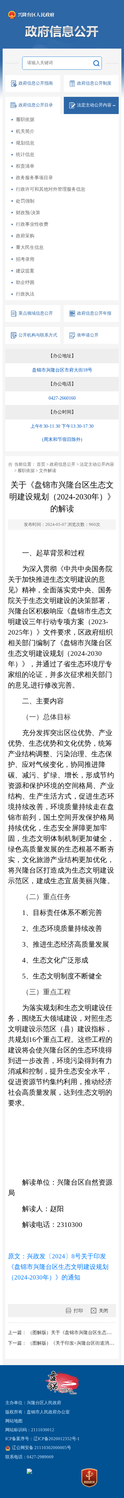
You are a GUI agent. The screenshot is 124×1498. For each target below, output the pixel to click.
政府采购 (25, 235)
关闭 (103, 1310)
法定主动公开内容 (97, 464)
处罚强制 (25, 201)
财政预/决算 (28, 212)
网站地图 (13, 1421)
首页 (41, 464)
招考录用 (25, 259)
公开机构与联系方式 (38, 335)
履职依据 (25, 119)
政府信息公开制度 (94, 83)
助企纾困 (25, 282)
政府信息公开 (62, 464)
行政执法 (25, 293)
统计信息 (25, 154)
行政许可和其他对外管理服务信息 (50, 189)
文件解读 (47, 470)
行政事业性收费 (32, 224)
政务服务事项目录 (34, 177)
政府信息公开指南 (36, 83)
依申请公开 (88, 335)
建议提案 (25, 270)
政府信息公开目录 (36, 105)
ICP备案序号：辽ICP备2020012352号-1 (42, 1439)
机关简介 (25, 131)
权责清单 (25, 166)
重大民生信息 (30, 247)
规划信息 (25, 142)
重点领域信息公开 (36, 313)
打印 (78, 1310)
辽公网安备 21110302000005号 (41, 1447)
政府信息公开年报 (94, 313)
